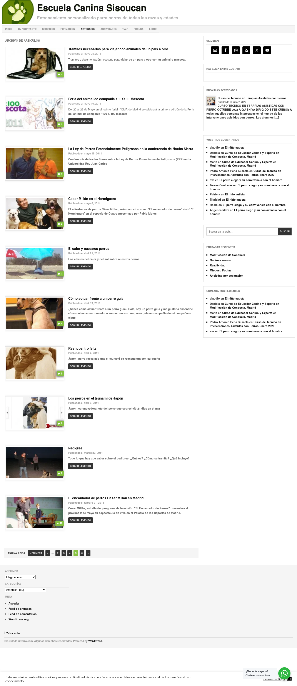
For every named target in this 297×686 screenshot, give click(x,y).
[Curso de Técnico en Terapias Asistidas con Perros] (210, 101)
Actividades (108, 28)
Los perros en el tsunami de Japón (95, 398)
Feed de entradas (20, 609)
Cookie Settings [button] (274, 679)
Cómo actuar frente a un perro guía (95, 298)
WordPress (95, 641)
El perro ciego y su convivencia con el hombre (250, 180)
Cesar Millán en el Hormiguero (92, 198)
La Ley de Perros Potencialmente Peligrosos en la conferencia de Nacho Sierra (130, 148)
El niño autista (234, 147)
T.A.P (125, 28)
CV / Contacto (27, 28)
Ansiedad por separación (227, 276)
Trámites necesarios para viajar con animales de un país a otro (118, 49)
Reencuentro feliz (82, 348)
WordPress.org (18, 619)
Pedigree (75, 448)
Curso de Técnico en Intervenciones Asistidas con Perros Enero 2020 (245, 173)
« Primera (36, 553)
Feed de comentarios (22, 614)
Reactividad (217, 265)
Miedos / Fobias (220, 270)
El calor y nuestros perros (88, 248)
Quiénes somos (220, 260)
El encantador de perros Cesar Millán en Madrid (105, 498)
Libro (153, 28)
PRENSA (138, 28)
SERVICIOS (48, 28)
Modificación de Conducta (227, 255)
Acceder (13, 603)
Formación (67, 28)
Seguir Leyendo (80, 66)
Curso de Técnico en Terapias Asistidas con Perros (252, 98)
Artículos (88, 28)
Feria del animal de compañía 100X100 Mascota (106, 99)
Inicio (8, 28)
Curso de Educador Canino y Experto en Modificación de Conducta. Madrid (244, 155)
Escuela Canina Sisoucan (91, 7)
